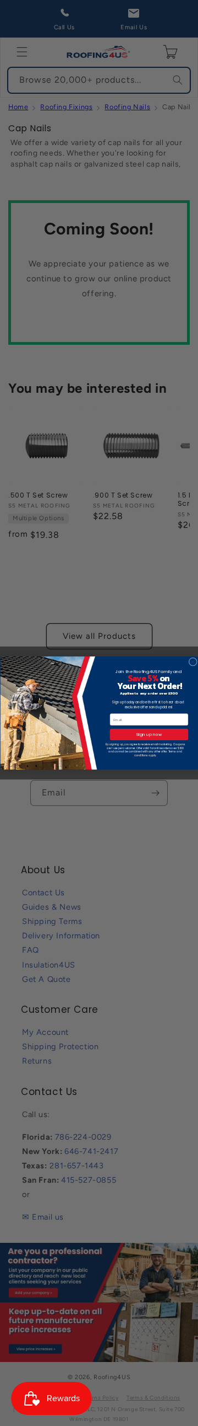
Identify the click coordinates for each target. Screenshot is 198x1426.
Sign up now (148, 734)
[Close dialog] (192, 661)
